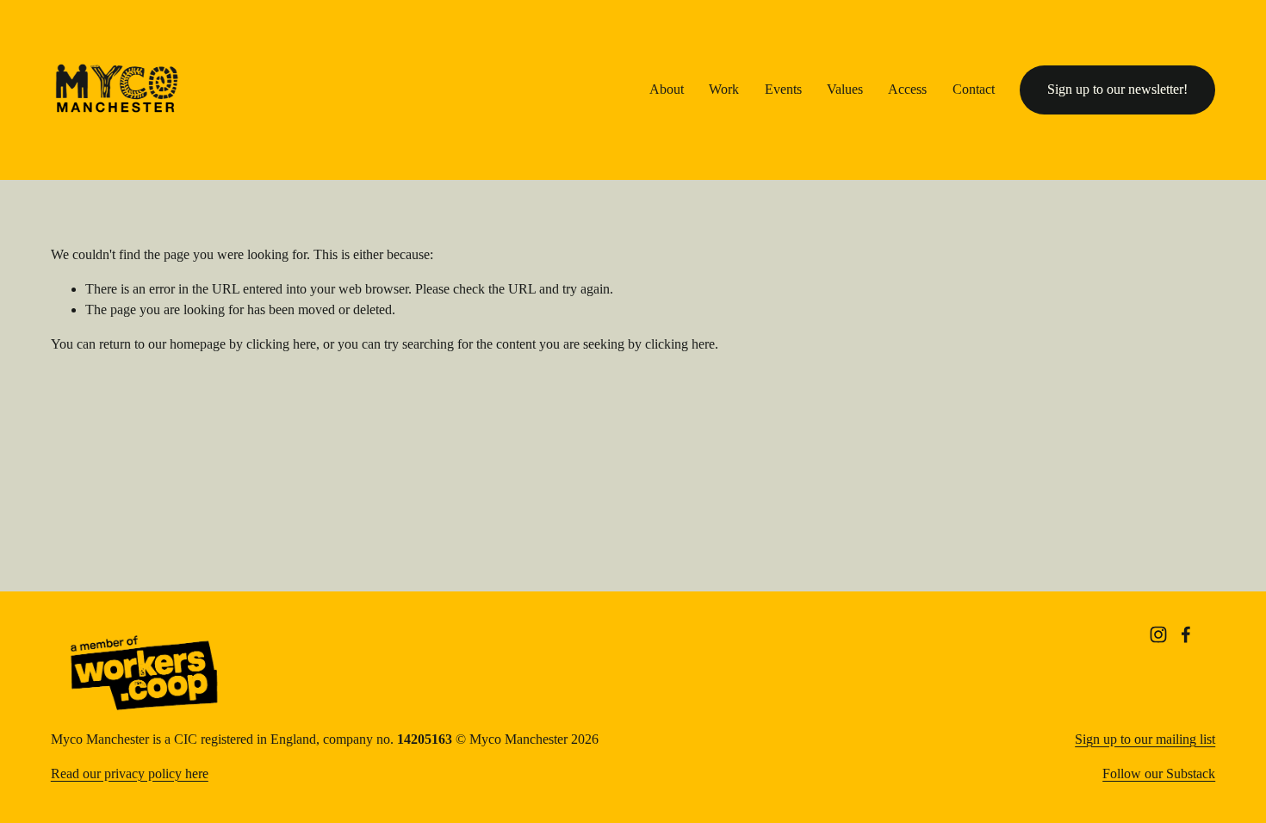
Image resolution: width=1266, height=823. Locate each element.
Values (845, 89)
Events (783, 89)
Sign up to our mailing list (1145, 739)
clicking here (281, 344)
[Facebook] (1186, 634)
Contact (974, 89)
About (666, 89)
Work (724, 89)
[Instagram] (1158, 634)
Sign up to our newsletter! (1117, 89)
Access (907, 89)
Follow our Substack (1158, 773)
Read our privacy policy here (129, 773)
